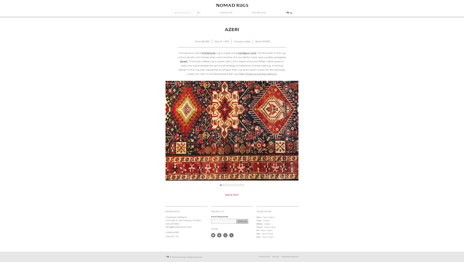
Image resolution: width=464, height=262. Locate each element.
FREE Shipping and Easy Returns (258, 73)
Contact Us (172, 236)
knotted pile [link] (209, 53)
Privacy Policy (264, 257)
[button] (198, 13)
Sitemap (275, 257)
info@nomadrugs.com (179, 227)
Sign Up (242, 221)
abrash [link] (184, 61)
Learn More (172, 232)
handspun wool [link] (247, 53)
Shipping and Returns (290, 257)
